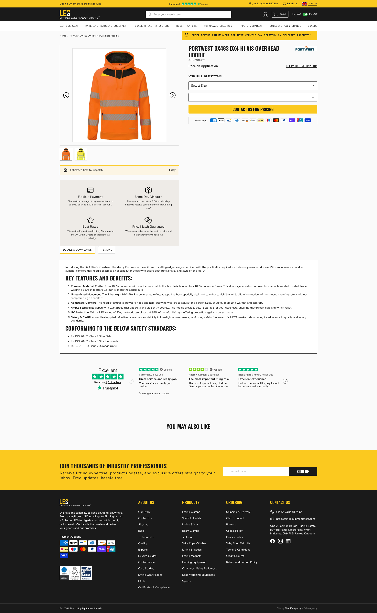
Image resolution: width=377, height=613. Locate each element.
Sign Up (303, 471)
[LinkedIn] (288, 541)
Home (63, 35)
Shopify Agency (293, 608)
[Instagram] (280, 541)
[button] (66, 95)
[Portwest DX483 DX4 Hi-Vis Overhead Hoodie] (119, 95)
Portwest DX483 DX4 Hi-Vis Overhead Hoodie (94, 35)
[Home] (80, 14)
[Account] (265, 14)
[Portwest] (306, 48)
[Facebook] (272, 541)
